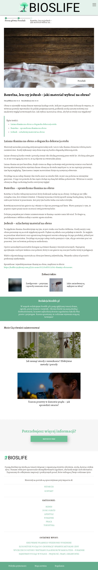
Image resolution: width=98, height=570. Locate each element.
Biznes (49, 506)
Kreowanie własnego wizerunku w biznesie (49, 542)
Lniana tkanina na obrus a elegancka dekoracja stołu (34, 124)
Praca (49, 521)
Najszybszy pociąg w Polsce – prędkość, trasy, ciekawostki (49, 554)
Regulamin (59, 566)
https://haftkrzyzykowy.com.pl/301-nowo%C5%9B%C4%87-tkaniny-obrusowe (38, 267)
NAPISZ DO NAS (49, 439)
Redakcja (49, 487)
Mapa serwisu (41, 566)
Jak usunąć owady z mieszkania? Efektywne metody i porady (49, 362)
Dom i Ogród (48, 510)
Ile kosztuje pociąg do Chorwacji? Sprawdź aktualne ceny (49, 546)
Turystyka (49, 525)
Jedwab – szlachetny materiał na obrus (28, 132)
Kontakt (49, 491)
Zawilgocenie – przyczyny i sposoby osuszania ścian (37, 285)
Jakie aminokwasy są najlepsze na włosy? (75, 285)
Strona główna (11, 20)
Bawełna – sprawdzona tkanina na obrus (28, 128)
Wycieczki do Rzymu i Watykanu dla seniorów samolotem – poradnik (49, 550)
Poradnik (21, 20)
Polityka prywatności (17, 566)
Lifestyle (49, 514)
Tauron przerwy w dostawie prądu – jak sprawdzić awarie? (49, 403)
